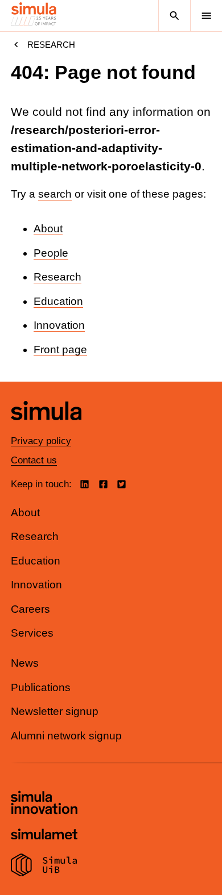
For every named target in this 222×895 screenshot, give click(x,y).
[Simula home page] (46, 429)
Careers (30, 609)
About (48, 229)
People (51, 253)
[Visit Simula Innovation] (44, 804)
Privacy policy (41, 441)
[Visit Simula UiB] (44, 867)
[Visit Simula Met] (44, 836)
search (55, 194)
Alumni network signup (66, 736)
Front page (60, 350)
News (25, 663)
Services (32, 633)
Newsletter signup (54, 711)
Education (58, 301)
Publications (41, 687)
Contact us (34, 460)
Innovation (59, 325)
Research (51, 44)
